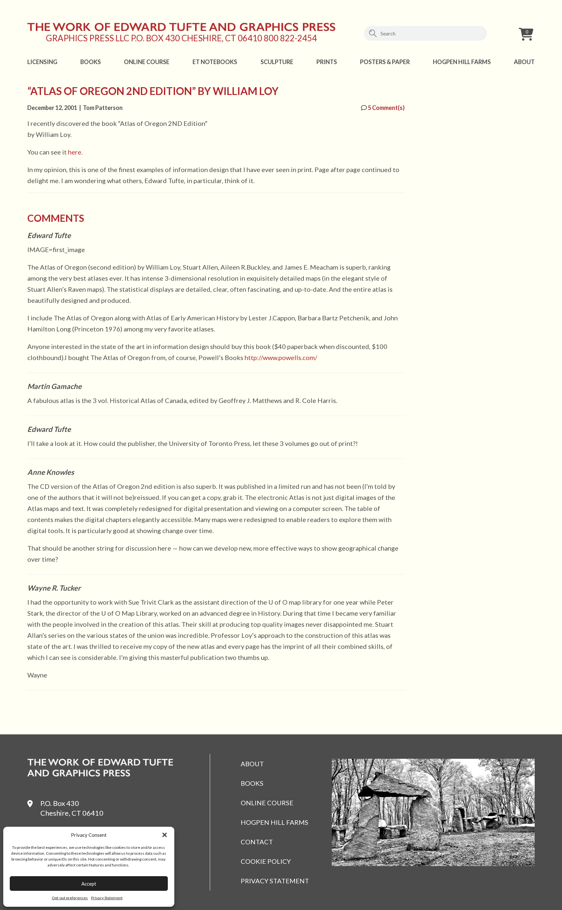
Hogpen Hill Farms (462, 61)
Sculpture (277, 61)
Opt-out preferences (70, 897)
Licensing (42, 61)
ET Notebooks (215, 61)
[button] (164, 835)
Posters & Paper (385, 61)
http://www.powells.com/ (281, 357)
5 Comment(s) (386, 107)
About (524, 61)
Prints (326, 61)
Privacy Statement (107, 897)
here (74, 152)
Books (90, 61)
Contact (257, 842)
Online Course (146, 61)
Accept (88, 884)
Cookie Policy (266, 861)
